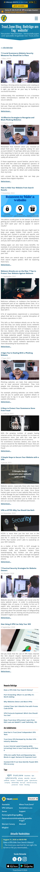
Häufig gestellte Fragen (25, 819)
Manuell (22, 824)
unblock (6, 780)
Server (4, 811)
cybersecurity (11, 778)
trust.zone (18, 775)
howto (21, 785)
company (7, 783)
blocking (27, 785)
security (26, 778)
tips (33, 776)
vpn (9, 775)
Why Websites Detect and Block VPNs (18, 702)
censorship (15, 783)
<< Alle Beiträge (7, 48)
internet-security (32, 783)
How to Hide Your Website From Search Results (17, 189)
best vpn (22, 783)
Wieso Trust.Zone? (26, 804)
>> (16, 12)
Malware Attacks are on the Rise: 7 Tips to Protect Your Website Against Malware (18, 272)
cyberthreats (33, 780)
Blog (21, 815)
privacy (20, 778)
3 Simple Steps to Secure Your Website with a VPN (20, 458)
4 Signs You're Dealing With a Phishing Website (17, 354)
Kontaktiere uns (25, 808)
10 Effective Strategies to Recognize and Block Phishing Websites (17, 118)
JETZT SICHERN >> (20, 6)
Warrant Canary (8, 824)
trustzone (20, 780)
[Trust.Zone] (4, 18)
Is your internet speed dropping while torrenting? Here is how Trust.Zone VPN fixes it (21, 748)
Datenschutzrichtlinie (10, 818)
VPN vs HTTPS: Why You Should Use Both (17, 510)
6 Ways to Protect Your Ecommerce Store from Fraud (18, 409)
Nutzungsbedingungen (10, 815)
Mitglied (5, 827)
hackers (13, 780)
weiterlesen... (6, 111)
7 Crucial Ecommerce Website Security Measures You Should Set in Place (17, 54)
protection (15, 785)
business (27, 776)
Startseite (6, 804)
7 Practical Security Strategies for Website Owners (18, 569)
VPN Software (7, 808)
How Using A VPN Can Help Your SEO (16, 624)
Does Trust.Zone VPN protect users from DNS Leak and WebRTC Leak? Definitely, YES (20, 721)
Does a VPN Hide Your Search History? (18, 690)
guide (26, 780)
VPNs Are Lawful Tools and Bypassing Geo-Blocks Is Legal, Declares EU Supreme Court (20, 756)
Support (22, 811)
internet (33, 778)
